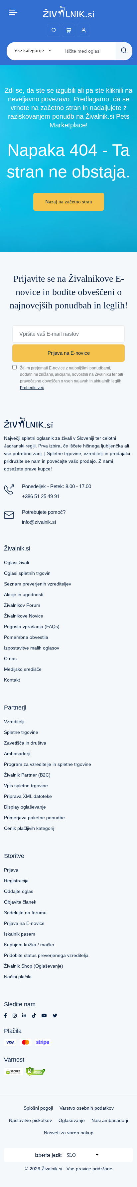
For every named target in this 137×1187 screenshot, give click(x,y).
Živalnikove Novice (23, 616)
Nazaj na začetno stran (68, 201)
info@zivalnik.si (39, 522)
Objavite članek (20, 902)
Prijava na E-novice (69, 353)
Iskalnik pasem (19, 934)
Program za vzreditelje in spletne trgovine (47, 764)
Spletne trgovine (21, 732)
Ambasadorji (17, 753)
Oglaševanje (72, 1120)
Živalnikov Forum (22, 605)
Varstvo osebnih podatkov (87, 1108)
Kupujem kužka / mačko (29, 944)
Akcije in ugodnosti (23, 594)
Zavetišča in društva (25, 743)
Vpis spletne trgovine (26, 785)
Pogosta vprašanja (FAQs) (32, 626)
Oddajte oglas (18, 891)
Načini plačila (18, 976)
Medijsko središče (23, 669)
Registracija (16, 880)
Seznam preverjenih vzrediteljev (37, 583)
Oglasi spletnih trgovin (27, 573)
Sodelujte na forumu (25, 912)
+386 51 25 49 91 (41, 496)
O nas (10, 658)
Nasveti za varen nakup (68, 1132)
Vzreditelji (14, 721)
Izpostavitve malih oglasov (31, 648)
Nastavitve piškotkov (30, 1120)
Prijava (11, 870)
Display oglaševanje (25, 807)
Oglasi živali (16, 562)
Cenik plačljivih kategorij (29, 828)
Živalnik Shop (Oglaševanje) (33, 966)
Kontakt (12, 680)
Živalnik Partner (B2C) (27, 775)
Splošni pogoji (38, 1108)
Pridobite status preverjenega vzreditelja (46, 955)
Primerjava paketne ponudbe (34, 817)
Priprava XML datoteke (28, 796)
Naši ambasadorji (109, 1120)
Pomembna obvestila (26, 637)
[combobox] (32, 50)
